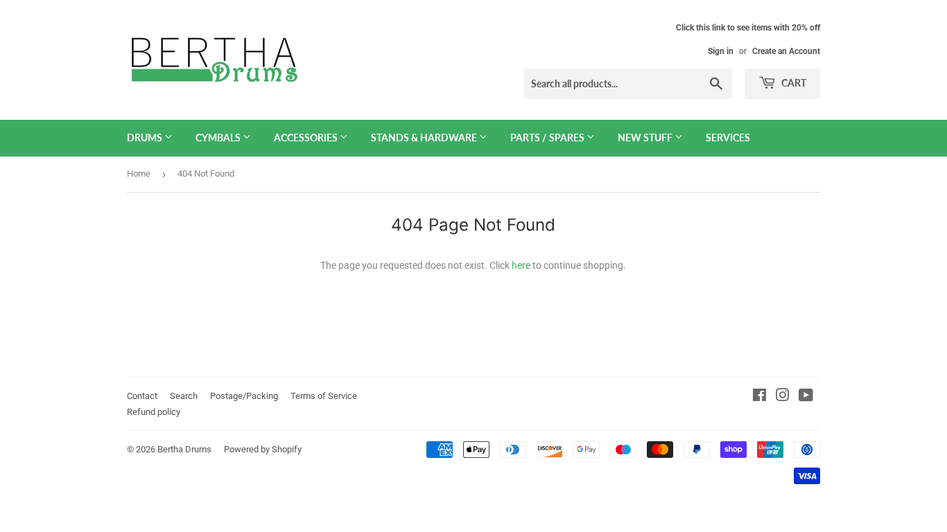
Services (728, 137)
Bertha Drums (184, 449)
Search (184, 396)
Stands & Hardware (425, 137)
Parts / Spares (548, 137)
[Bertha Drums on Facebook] (759, 396)
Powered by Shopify (263, 449)
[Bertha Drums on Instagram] (783, 396)
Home (138, 173)
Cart (792, 83)
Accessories (307, 137)
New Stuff (646, 137)
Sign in (720, 51)
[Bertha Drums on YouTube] (806, 396)
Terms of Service (323, 396)
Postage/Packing (244, 396)
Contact (142, 396)
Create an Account (786, 51)
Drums (145, 137)
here (521, 265)
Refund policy (153, 412)
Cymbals (219, 137)
